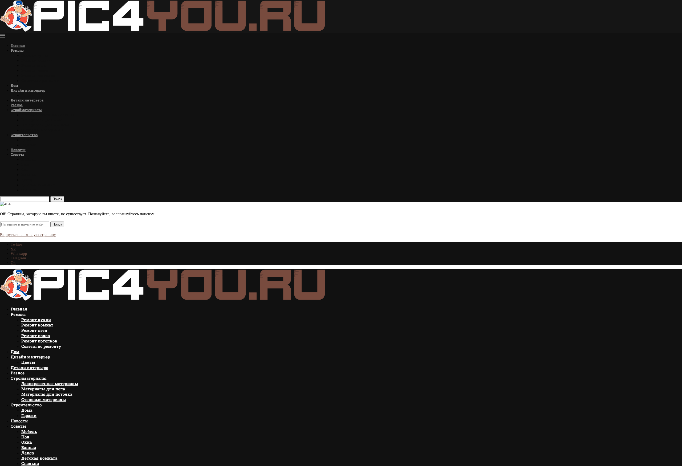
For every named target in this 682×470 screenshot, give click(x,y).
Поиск (57, 199)
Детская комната (38, 184)
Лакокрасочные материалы (47, 114)
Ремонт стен (33, 65)
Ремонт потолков (38, 75)
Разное (17, 105)
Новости (18, 149)
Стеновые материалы (42, 129)
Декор (27, 179)
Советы (17, 154)
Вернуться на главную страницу (28, 234)
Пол (25, 164)
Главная (18, 45)
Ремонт (17, 50)
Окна (26, 169)
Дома (26, 139)
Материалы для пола (41, 119)
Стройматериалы (26, 109)
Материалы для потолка (45, 124)
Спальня (29, 189)
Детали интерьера (27, 100)
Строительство (24, 134)
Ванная (28, 174)
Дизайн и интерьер (28, 90)
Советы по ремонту (40, 80)
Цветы (27, 95)
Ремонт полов (34, 70)
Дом (14, 85)
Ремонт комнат (36, 60)
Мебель (28, 159)
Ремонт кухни (35, 55)
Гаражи (28, 144)
